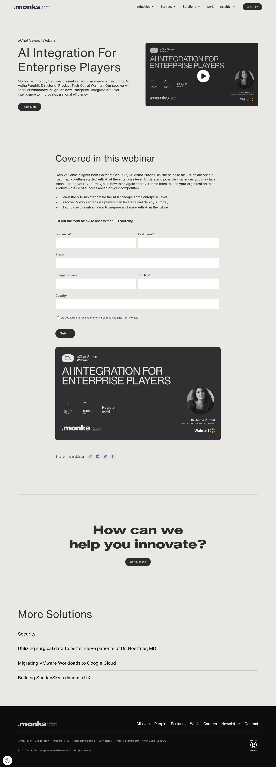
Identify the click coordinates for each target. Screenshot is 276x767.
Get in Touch (138, 562)
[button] (145, 6)
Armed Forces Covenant (127, 740)
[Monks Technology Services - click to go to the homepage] (32, 7)
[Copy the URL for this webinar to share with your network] (90, 457)
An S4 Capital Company (154, 740)
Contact (251, 723)
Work (194, 723)
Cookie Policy (41, 740)
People (160, 723)
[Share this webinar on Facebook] (113, 457)
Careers (210, 723)
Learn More (30, 107)
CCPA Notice (105, 740)
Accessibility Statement (83, 740)
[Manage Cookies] (7, 760)
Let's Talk (252, 7)
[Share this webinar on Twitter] (105, 457)
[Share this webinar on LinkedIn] (98, 457)
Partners (178, 723)
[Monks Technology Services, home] (37, 723)
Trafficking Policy (60, 740)
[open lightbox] (202, 74)
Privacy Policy (25, 740)
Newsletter (230, 723)
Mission (143, 723)
